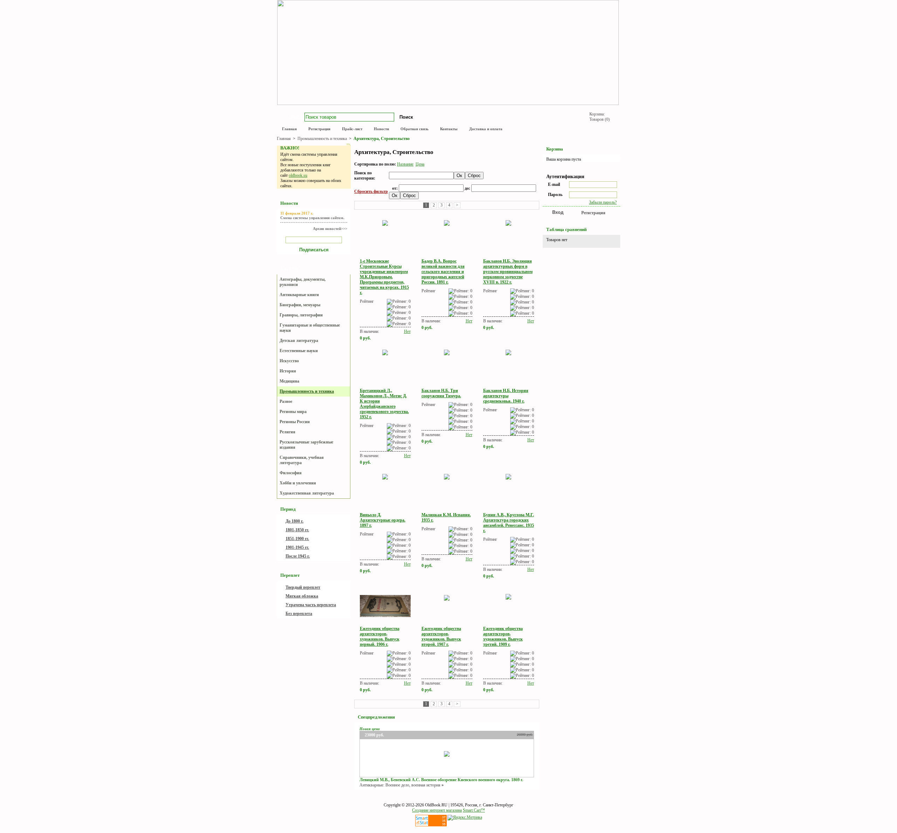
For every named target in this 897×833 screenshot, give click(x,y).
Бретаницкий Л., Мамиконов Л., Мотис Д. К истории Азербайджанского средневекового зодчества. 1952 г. (384, 403)
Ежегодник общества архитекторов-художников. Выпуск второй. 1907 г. (441, 636)
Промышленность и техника (322, 138)
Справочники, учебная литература (302, 460)
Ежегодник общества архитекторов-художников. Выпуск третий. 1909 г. (503, 636)
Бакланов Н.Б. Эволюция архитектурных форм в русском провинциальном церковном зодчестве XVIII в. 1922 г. (508, 272)
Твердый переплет (303, 587)
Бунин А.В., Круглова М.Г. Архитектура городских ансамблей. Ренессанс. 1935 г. (508, 522)
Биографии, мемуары (300, 304)
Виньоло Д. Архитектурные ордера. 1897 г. (382, 520)
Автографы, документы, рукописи (303, 282)
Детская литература (299, 340)
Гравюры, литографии (301, 315)
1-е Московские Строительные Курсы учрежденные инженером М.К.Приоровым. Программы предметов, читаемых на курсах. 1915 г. (384, 277)
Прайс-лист (352, 129)
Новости (381, 129)
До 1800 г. (294, 521)
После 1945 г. (298, 556)
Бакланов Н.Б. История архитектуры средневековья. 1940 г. (505, 396)
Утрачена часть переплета (311, 604)
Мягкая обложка (302, 596)
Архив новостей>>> (330, 228)
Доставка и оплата (485, 129)
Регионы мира (293, 411)
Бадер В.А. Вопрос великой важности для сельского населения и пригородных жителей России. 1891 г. (443, 272)
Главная (289, 129)
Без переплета (299, 613)
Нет (407, 331)
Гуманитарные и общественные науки (310, 328)
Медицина (289, 381)
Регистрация (319, 129)
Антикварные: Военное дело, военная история (400, 785)
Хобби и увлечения (298, 483)
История (288, 371)
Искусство (289, 360)
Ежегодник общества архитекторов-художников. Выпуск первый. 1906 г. (379, 636)
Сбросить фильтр (371, 191)
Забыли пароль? (603, 202)
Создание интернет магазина (437, 810)
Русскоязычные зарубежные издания (306, 445)
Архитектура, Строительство (382, 138)
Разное (286, 401)
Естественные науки (299, 350)
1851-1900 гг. (297, 538)
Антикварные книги (299, 294)
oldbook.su (298, 175)
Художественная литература (307, 493)
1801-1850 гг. (297, 529)
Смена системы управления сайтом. (312, 218)
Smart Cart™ (474, 810)
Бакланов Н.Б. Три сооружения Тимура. (441, 393)
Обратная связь (414, 129)
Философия (291, 472)
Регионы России (295, 421)
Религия (287, 431)
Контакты (449, 129)
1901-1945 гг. (297, 547)
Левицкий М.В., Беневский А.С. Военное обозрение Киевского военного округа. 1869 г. (441, 779)
